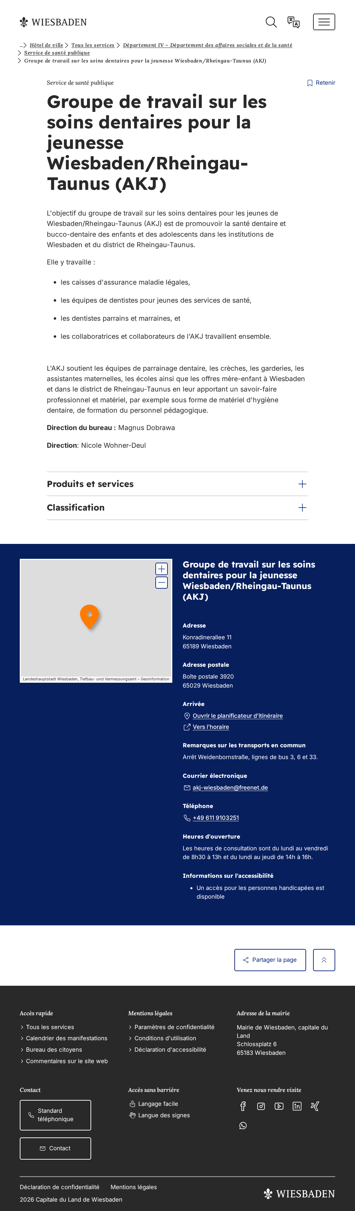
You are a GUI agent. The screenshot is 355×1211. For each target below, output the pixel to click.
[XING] (315, 1106)
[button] (177, 484)
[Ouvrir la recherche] (271, 22)
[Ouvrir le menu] (324, 22)
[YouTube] (279, 1106)
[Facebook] (243, 1106)
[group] (96, 621)
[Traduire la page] (293, 22)
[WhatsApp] (243, 1125)
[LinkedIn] (297, 1106)
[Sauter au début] (324, 960)
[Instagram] (261, 1106)
